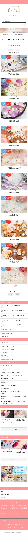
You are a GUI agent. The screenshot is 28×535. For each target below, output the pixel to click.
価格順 (14, 45)
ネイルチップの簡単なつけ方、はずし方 (10, 372)
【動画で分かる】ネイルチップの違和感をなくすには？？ (13, 397)
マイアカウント (4, 513)
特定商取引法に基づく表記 (17, 525)
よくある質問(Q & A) (6, 388)
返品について (8, 525)
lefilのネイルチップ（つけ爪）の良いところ (11, 375)
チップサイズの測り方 (6, 365)
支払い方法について (11, 524)
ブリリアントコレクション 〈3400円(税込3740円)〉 (14, 34)
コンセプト (3, 369)
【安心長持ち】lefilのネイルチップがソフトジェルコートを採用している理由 (13, 402)
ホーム (3, 34)
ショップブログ (16, 527)
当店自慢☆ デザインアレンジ (8, 382)
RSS (20, 527)
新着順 (18, 45)
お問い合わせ (3, 520)
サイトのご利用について (7, 378)
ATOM (23, 527)
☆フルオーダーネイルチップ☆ (8, 385)
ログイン (2, 516)
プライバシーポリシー (7, 527)
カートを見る (17, 516)
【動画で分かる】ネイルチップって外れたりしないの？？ (13, 392)
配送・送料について (19, 524)
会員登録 (16, 513)
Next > (17, 49)
